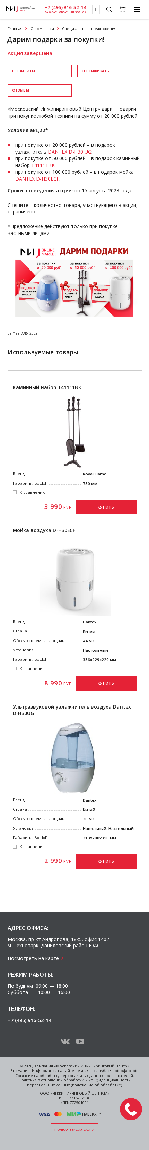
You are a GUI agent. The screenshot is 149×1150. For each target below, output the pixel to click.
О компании (42, 28)
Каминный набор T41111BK (47, 387)
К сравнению (33, 492)
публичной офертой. (119, 1070)
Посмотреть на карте (33, 958)
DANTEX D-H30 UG (69, 151)
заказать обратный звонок (65, 12)
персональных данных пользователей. (97, 1075)
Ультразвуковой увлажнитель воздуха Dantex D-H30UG (72, 710)
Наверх (89, 1114)
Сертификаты (96, 71)
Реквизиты (23, 71)
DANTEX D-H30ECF (37, 178)
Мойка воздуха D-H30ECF (44, 530)
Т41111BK (43, 165)
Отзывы (20, 90)
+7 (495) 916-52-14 (65, 7)
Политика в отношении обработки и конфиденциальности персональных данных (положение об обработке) (75, 1082)
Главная (15, 28)
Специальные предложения (89, 28)
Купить (106, 507)
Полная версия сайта (74, 1129)
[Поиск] (109, 10)
